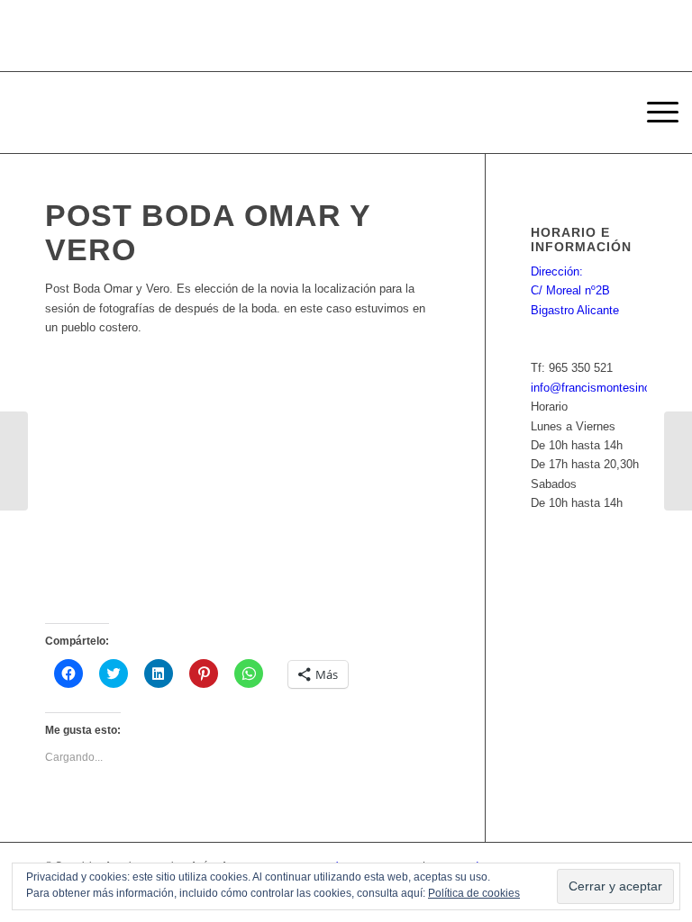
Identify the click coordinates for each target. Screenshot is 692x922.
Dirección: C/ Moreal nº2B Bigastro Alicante (575, 291)
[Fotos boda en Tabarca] (678, 461)
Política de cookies (474, 893)
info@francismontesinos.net (604, 387)
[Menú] (653, 112)
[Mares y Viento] (14, 461)
